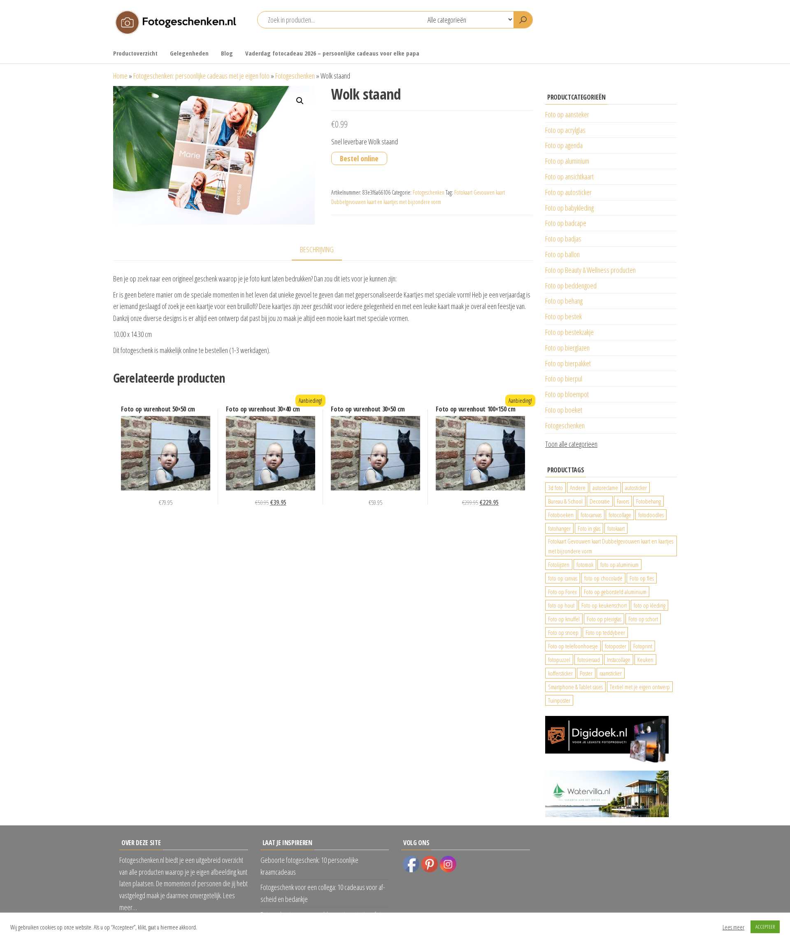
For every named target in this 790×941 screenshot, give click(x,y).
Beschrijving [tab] (317, 249)
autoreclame (605, 487)
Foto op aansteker (567, 114)
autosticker (636, 487)
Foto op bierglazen (567, 348)
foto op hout (561, 605)
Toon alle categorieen (571, 444)
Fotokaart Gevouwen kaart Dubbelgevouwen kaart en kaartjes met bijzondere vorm (610, 546)
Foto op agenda (564, 145)
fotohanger (559, 528)
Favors (623, 501)
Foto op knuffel (564, 619)
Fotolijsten (558, 564)
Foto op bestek (563, 316)
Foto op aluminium (567, 161)
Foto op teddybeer (605, 632)
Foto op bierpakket (568, 363)
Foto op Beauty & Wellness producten (590, 270)
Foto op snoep (563, 632)
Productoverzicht (135, 53)
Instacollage (618, 659)
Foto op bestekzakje (569, 332)
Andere (578, 487)
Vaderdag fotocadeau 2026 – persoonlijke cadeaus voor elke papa (332, 53)
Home (120, 76)
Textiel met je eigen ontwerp (640, 687)
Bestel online (359, 158)
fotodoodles (651, 515)
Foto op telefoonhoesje (573, 646)
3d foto (555, 487)
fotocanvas (591, 515)
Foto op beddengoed (571, 285)
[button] (300, 100)
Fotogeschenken (295, 76)
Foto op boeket (563, 410)
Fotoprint (642, 646)
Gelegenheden (189, 53)
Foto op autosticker (568, 192)
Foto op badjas (563, 239)
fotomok (584, 564)
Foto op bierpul (563, 378)
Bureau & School (565, 501)
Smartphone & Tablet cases (575, 687)
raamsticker (610, 673)
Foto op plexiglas (604, 619)
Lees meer (733, 927)
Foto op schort (643, 619)
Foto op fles (642, 578)
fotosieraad (588, 659)
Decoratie (600, 501)
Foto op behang (564, 301)
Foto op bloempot (567, 394)
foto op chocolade (603, 578)
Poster (586, 673)
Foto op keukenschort (604, 605)
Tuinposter (559, 700)
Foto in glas (589, 528)
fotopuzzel (559, 659)
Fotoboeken (561, 515)
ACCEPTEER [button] (765, 926)
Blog (227, 53)
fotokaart (616, 528)
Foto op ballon (562, 254)
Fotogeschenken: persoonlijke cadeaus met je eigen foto (201, 76)
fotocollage (620, 515)
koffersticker (560, 673)
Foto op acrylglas (565, 130)
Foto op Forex (562, 592)
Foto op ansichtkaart (569, 176)
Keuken (645, 659)
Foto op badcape (565, 223)
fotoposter (615, 646)
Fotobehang (648, 501)
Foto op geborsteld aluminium (615, 592)
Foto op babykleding (569, 208)
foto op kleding (649, 605)
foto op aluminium (619, 564)
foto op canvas (562, 578)
